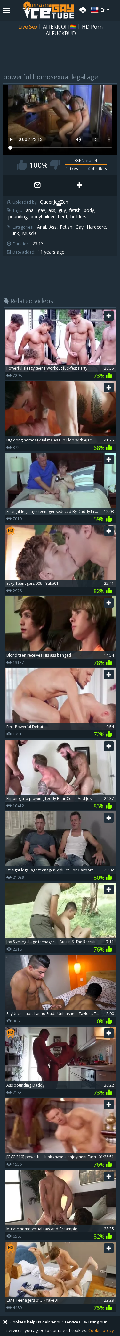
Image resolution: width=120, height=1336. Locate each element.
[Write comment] (37, 185)
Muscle (29, 233)
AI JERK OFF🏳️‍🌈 (59, 26)
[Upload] (82, 9)
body (89, 210)
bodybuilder (43, 216)
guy (62, 210)
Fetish (66, 227)
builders (78, 216)
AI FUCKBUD (61, 33)
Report (58, 206)
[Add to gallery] (79, 185)
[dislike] (55, 165)
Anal (41, 227)
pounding (18, 216)
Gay (80, 227)
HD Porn (92, 26)
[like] (22, 165)
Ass (53, 227)
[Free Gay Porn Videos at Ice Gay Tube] (48, 10)
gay (41, 210)
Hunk (13, 233)
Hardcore (96, 227)
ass (51, 210)
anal (30, 210)
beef (62, 216)
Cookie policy (101, 1330)
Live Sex (27, 26)
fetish (75, 210)
